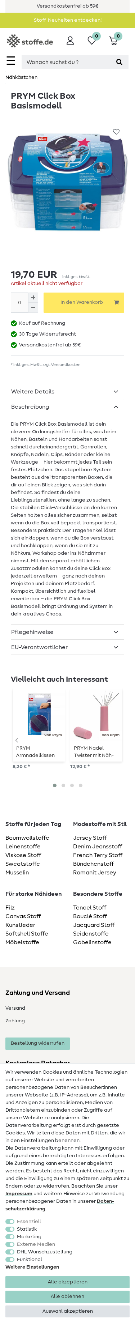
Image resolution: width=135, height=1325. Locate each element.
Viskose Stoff (23, 855)
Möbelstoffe (22, 942)
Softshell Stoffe (26, 934)
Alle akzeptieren (67, 1281)
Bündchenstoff (93, 864)
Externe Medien (36, 1244)
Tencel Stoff (89, 908)
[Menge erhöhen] (33, 298)
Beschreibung (30, 407)
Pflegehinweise (32, 632)
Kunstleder (20, 925)
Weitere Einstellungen (32, 1267)
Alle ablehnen (67, 1296)
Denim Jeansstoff (97, 846)
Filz (10, 908)
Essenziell (29, 1221)
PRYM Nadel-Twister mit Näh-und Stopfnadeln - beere (96, 752)
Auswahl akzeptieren (67, 1311)
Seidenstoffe (91, 934)
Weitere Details (32, 392)
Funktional (29, 1259)
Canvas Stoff (23, 916)
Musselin (17, 872)
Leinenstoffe (23, 846)
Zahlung (15, 1020)
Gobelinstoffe (92, 942)
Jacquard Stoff (93, 925)
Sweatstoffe (22, 864)
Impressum (18, 1193)
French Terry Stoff (97, 855)
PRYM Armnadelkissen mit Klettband (35, 752)
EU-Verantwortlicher (39, 647)
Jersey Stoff (90, 838)
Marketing (29, 1236)
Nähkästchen (21, 77)
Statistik (27, 1229)
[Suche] (119, 62)
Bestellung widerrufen (37, 1043)
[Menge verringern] (33, 308)
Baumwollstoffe (27, 838)
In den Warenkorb (81, 302)
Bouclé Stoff (90, 916)
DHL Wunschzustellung (44, 1251)
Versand (15, 1008)
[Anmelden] (70, 40)
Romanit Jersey (94, 872)
